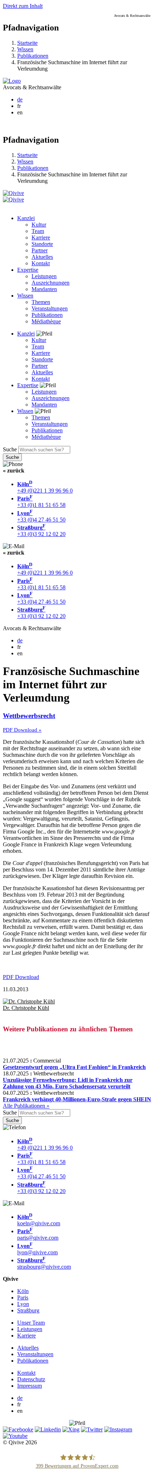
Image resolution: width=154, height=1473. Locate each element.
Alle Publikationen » (26, 1106)
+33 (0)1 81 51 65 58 (41, 501)
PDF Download (21, 977)
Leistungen (44, 276)
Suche (10, 449)
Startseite (27, 43)
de (20, 99)
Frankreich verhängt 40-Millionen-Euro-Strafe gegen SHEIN (77, 1099)
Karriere (41, 237)
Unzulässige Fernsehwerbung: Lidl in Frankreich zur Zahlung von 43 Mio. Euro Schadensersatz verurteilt (68, 1083)
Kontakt (41, 263)
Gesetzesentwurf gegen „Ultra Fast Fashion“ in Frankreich (74, 1067)
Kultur (39, 225)
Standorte (42, 244)
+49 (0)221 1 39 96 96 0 (45, 487)
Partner (40, 250)
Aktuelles (42, 257)
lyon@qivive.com (37, 1249)
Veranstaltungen (50, 308)
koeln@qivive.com (38, 1220)
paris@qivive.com (37, 1234)
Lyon (23, 1304)
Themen (41, 302)
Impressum (29, 1386)
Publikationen (32, 56)
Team (38, 231)
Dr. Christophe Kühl (26, 1008)
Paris (22, 1297)
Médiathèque (46, 321)
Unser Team (31, 1323)
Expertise (27, 270)
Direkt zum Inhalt (23, 6)
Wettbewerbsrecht (29, 715)
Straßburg (28, 1310)
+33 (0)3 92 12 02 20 (41, 530)
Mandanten (44, 289)
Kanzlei (26, 218)
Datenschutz (31, 1379)
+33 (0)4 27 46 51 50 (41, 516)
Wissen (25, 49)
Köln (23, 1291)
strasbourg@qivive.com (44, 1263)
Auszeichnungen (50, 283)
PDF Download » (22, 730)
